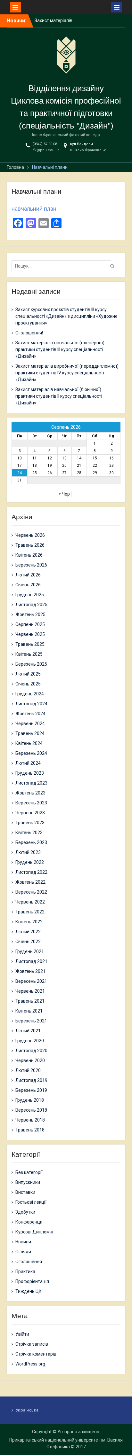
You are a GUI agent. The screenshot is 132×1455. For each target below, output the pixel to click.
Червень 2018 (30, 1120)
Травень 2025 (30, 644)
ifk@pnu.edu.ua (46, 150)
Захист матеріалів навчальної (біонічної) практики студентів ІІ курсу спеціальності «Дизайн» (58, 396)
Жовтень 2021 (30, 971)
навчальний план (34, 208)
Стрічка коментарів (35, 1354)
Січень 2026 (28, 584)
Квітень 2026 (29, 555)
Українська (27, 1410)
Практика (25, 1271)
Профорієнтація (32, 1281)
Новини (23, 1241)
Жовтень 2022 (30, 882)
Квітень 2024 (29, 743)
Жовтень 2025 (30, 614)
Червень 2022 (30, 901)
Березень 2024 (31, 753)
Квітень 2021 (29, 1010)
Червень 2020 (30, 1060)
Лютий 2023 (28, 852)
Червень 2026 (30, 535)
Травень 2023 (30, 822)
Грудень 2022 (29, 862)
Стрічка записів (31, 1344)
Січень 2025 (28, 683)
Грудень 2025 (29, 594)
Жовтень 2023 (30, 792)
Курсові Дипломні (34, 1231)
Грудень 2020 (29, 1040)
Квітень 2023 (29, 832)
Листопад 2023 (31, 783)
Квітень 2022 (29, 921)
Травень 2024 (30, 733)
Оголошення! (29, 332)
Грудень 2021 (29, 951)
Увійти (22, 1334)
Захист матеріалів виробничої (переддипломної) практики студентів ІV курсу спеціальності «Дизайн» (67, 373)
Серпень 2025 (30, 624)
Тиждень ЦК (28, 1291)
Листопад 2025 (31, 604)
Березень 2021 (31, 1020)
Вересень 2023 (31, 802)
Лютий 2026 (28, 574)
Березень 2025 (31, 664)
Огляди (23, 1251)
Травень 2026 (30, 545)
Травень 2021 (30, 1001)
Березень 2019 (31, 1090)
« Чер (64, 494)
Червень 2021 (30, 991)
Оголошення (28, 1261)
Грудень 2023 (29, 773)
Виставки (25, 1192)
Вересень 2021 (31, 981)
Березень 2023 (31, 842)
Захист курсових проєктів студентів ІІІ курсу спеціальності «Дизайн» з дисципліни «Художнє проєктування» (66, 316)
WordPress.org (30, 1363)
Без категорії (29, 1172)
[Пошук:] (63, 266)
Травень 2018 (30, 1129)
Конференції (28, 1221)
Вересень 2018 (31, 1110)
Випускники (27, 1182)
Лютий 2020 (28, 1070)
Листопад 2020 (31, 1050)
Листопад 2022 (31, 872)
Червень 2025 (30, 634)
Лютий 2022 (28, 931)
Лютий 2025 (28, 674)
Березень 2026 (31, 564)
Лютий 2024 (28, 763)
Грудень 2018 (29, 1100)
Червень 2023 (30, 812)
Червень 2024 (30, 723)
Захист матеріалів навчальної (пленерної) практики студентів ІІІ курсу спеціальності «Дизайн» (59, 349)
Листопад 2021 (31, 961)
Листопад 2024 (31, 703)
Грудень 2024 (29, 693)
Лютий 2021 (28, 1030)
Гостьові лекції (30, 1202)
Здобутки (25, 1212)
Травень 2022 (30, 911)
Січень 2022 (28, 941)
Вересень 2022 (31, 892)
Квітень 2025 (29, 654)
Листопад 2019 (31, 1080)
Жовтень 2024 (30, 713)
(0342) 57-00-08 (44, 144)
